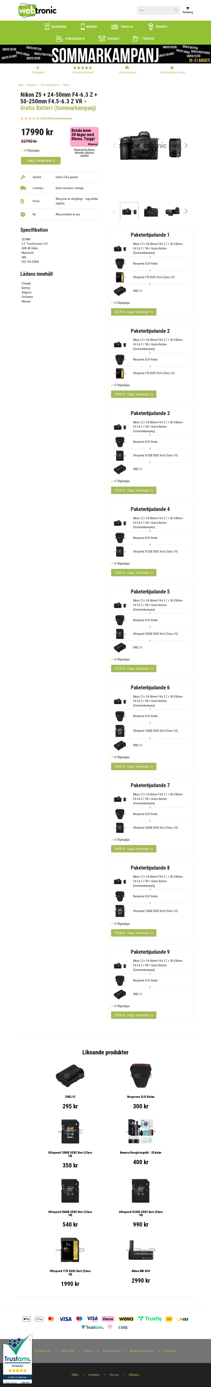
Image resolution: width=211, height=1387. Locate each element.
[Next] (186, 145)
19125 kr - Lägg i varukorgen (132, 668)
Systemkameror (50, 85)
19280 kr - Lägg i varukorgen (132, 572)
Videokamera (74, 38)
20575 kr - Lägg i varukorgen (132, 312)
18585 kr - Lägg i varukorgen (132, 1015)
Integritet (94, 1375)
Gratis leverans (111, 1351)
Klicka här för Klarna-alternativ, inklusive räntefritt (84, 152)
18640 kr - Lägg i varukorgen (132, 933)
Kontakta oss (43, 1351)
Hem (20, 85)
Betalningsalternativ (142, 1351)
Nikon (66, 85)
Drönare (113, 38)
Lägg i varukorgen (40, 160)
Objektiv (161, 26)
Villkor (75, 1375)
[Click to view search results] (176, 10)
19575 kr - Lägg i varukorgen (132, 490)
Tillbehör (148, 38)
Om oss (114, 1375)
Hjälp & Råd (67, 1351)
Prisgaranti (170, 1351)
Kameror (126, 26)
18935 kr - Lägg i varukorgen (132, 766)
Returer (88, 1351)
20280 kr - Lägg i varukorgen (132, 394)
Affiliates (134, 1375)
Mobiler (91, 26)
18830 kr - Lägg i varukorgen (132, 848)
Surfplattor (58, 26)
